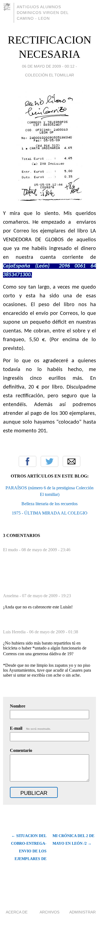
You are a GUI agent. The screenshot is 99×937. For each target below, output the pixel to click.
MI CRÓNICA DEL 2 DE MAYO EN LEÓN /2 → (73, 840)
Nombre (17, 706)
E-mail (30, 728)
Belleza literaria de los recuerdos (49, 503)
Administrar (82, 912)
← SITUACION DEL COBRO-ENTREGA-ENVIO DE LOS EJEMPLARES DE (28, 847)
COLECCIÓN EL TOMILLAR (49, 75)
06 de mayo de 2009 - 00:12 (48, 66)
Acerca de (17, 912)
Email (71, 461)
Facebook (27, 461)
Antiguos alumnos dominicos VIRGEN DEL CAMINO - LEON (42, 13)
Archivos (49, 912)
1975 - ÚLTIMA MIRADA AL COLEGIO (49, 513)
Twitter (49, 461)
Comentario (21, 750)
